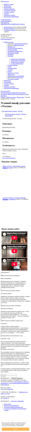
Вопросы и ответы (9, 15)
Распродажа (19, 77)
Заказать (5, 168)
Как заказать (7, 82)
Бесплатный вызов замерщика (9, 92)
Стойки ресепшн (12, 65)
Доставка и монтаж (10, 10)
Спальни (10, 70)
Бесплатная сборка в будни (21, 94)
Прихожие (11, 54)
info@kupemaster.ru (6, 21)
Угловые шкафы (12, 50)
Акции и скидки (9, 12)
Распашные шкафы (13, 53)
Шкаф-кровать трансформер (16, 76)
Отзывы (6, 13)
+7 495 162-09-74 (6, 19)
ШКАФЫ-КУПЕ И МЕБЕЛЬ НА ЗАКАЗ (13, 24)
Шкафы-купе (11, 46)
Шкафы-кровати (19, 45)
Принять (15, 429)
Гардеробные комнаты (20, 43)
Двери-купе (11, 74)
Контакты (3, 96)
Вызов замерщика (9, 9)
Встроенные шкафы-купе (15, 51)
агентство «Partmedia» (17, 401)
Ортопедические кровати (15, 48)
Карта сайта (7, 404)
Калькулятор (8, 7)
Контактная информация (11, 16)
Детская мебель (12, 68)
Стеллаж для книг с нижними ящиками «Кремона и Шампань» (14, 198)
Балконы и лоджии (13, 73)
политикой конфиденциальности (19, 383)
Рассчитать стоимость (8, 158)
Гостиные (10, 56)
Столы (9, 66)
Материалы (7, 6)
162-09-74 (6, 398)
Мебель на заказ (9, 4)
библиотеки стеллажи (17, 62)
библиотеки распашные (18, 59)
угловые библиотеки (17, 63)
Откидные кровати (13, 79)
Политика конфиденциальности (13, 407)
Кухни (9, 71)
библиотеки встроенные (18, 60)
